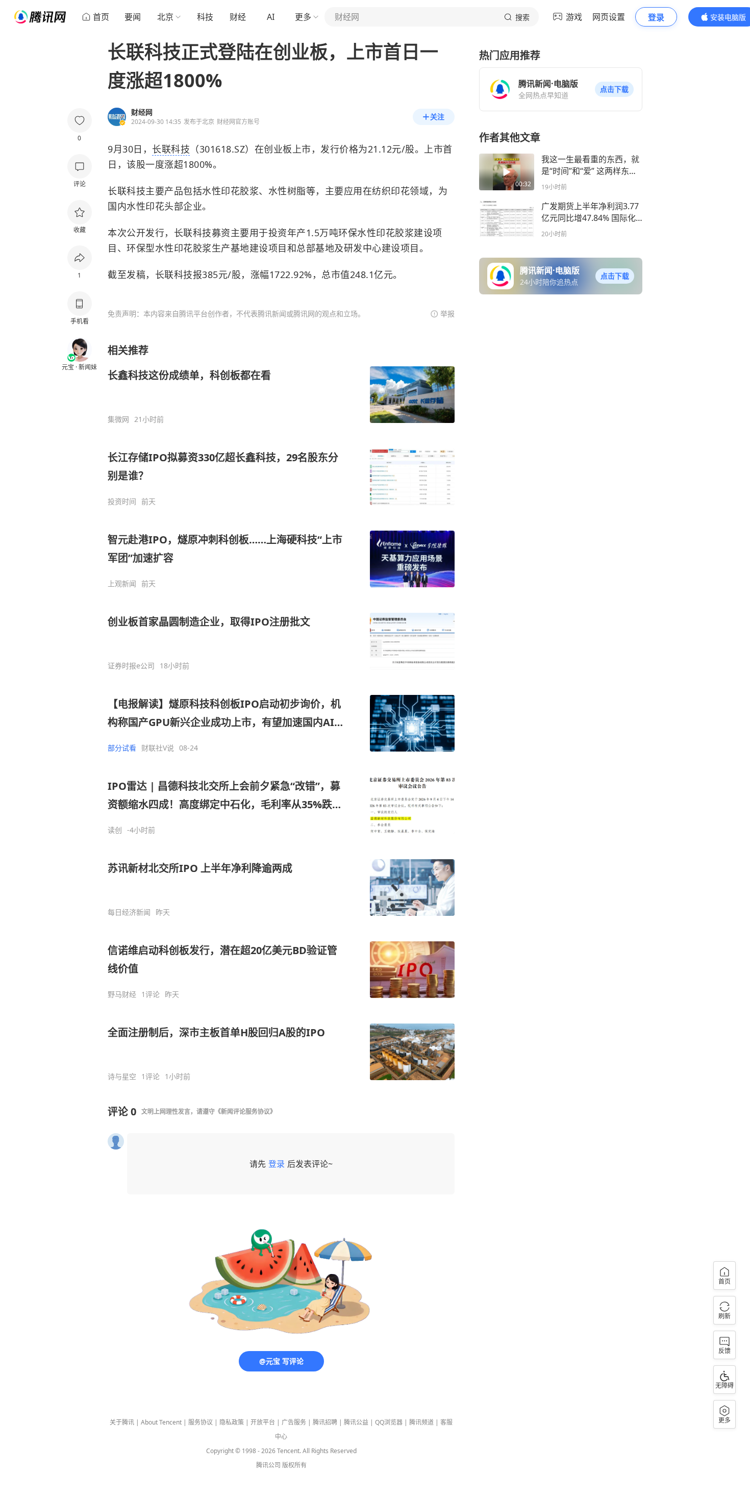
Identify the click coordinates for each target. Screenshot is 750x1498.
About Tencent (161, 1422)
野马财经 (122, 994)
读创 (115, 830)
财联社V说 (157, 748)
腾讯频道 (421, 1422)
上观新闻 (122, 583)
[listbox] (281, 712)
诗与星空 (122, 1076)
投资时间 (122, 501)
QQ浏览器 (389, 1422)
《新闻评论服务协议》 (245, 1111)
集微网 (118, 419)
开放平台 (263, 1422)
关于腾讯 (122, 1422)
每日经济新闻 (129, 912)
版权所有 (294, 1465)
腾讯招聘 (325, 1422)
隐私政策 (231, 1422)
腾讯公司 (268, 1465)
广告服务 (294, 1422)
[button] (614, 89)
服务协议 (200, 1422)
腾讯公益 (356, 1422)
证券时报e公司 (131, 665)
